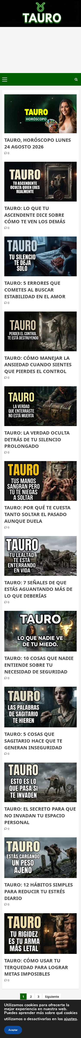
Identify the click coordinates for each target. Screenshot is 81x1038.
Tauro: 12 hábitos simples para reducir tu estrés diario (38, 891)
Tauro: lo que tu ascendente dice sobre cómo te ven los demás (34, 215)
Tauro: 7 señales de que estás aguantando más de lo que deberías (38, 589)
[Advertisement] (40, 50)
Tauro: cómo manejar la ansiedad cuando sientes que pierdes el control (37, 365)
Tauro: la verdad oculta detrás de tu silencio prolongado (37, 439)
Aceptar (13, 1030)
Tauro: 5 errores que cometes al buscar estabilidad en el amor (34, 290)
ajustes (70, 1018)
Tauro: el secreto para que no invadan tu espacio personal (40, 815)
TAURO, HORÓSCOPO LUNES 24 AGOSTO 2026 (37, 143)
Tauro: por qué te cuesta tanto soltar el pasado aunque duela (37, 514)
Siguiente (52, 997)
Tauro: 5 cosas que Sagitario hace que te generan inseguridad (33, 741)
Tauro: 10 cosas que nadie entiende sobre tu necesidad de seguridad (38, 665)
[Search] (76, 79)
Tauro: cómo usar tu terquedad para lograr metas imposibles (36, 967)
